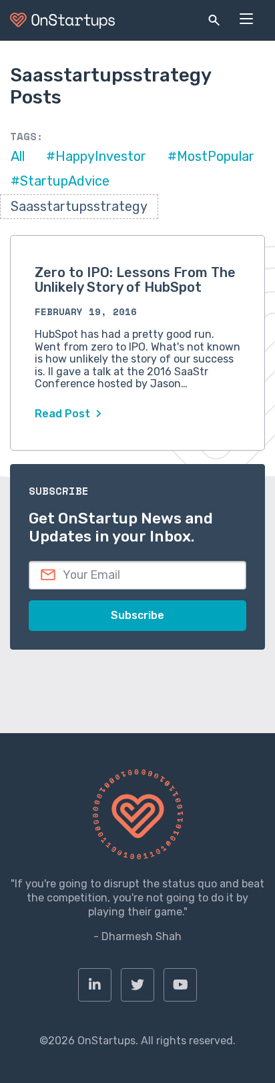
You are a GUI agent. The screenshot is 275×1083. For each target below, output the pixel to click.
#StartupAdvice (60, 181)
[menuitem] (94, 985)
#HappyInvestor (96, 156)
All (18, 156)
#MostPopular (211, 156)
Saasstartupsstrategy (79, 206)
